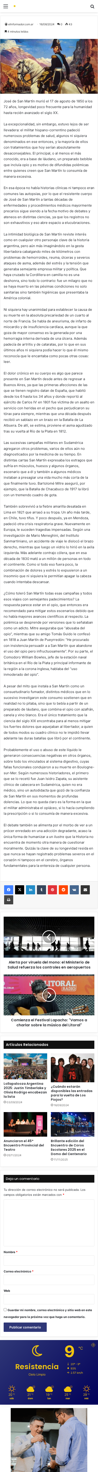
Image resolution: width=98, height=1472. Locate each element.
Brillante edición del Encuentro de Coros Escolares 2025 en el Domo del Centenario (69, 1147)
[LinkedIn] (30, 889)
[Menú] (5, 8)
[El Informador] (29, 6)
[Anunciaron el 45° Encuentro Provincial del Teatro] (25, 1124)
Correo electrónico (19, 1271)
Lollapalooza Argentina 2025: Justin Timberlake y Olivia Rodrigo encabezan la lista (25, 1090)
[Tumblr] (41, 889)
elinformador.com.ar (20, 24)
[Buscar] (92, 8)
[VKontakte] (74, 889)
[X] (19, 889)
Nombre (11, 1252)
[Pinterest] (52, 889)
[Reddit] (63, 889)
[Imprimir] (8, 899)
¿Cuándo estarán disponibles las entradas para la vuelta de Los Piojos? (72, 1093)
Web (7, 1290)
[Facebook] (8, 889)
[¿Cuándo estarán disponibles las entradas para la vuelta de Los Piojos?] (72, 1067)
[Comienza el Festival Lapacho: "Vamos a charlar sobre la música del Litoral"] (49, 994)
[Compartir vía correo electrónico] (85, 889)
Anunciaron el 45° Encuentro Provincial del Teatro (24, 1145)
